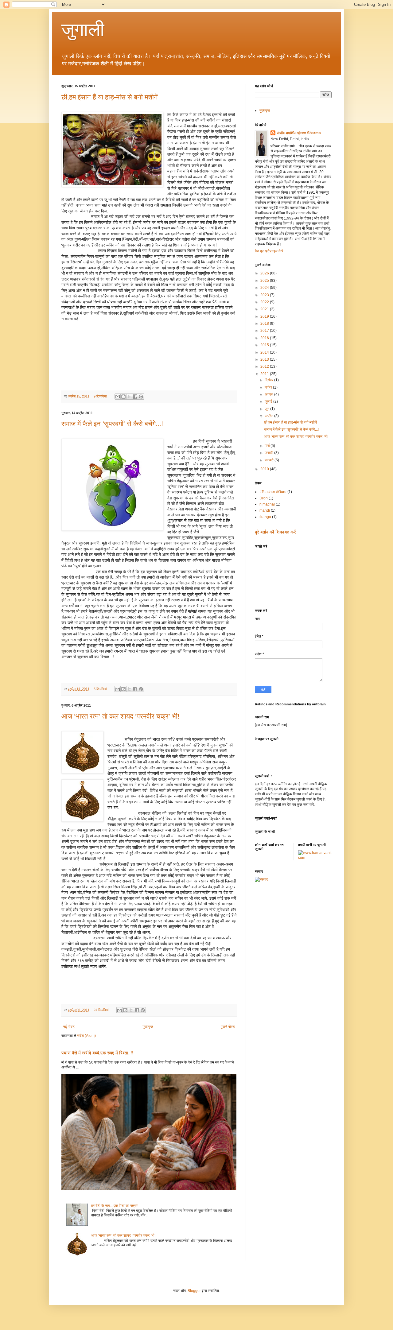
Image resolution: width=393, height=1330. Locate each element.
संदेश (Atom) (86, 1035)
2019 (265, 316)
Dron (263, 498)
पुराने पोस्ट (228, 1027)
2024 (265, 287)
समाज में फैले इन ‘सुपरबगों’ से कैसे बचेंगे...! (112, 424)
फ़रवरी (269, 453)
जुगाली (82, 29)
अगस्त (269, 394)
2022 (265, 302)
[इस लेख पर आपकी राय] (271, 725)
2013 (265, 359)
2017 (265, 330)
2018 (265, 323)
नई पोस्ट (69, 1027)
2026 (265, 273)
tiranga (265, 517)
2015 (265, 345)
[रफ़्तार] (261, 879)
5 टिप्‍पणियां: (101, 689)
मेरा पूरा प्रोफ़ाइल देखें (269, 251)
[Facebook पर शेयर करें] (135, 397)
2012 (265, 366)
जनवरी (269, 460)
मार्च (267, 446)
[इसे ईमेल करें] (118, 397)
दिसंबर (269, 380)
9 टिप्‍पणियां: (101, 396)
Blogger (194, 1291)
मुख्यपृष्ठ (147, 1027)
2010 (265, 469)
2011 (265, 374)
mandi (264, 510)
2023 (265, 295)
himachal (267, 504)
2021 (265, 309)
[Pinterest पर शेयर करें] (141, 397)
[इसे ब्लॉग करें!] (123, 397)
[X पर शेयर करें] (129, 397)
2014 (265, 352)
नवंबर (269, 387)
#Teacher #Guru (272, 492)
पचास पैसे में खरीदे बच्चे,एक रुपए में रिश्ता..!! (97, 1052)
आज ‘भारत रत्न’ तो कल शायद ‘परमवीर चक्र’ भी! (120, 716)
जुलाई (269, 401)
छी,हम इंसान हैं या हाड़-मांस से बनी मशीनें (109, 97)
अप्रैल (269, 416)
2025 (265, 280)
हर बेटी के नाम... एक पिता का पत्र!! (114, 1206)
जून (267, 409)
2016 (265, 338)
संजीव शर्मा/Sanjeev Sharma (299, 133)
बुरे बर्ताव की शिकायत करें (275, 531)
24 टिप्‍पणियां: (102, 1010)
